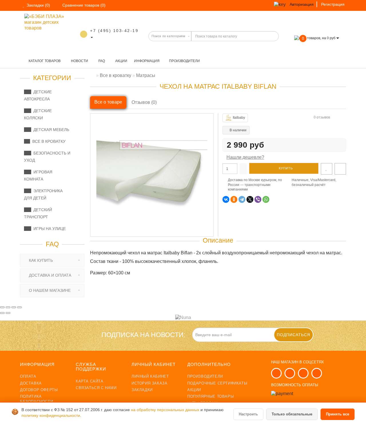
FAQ (101, 61)
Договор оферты (39, 390)
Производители (184, 61)
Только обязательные (292, 414)
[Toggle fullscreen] (13, 307)
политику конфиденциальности (50, 415)
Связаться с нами (96, 388)
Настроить (248, 414)
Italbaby (239, 118)
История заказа (149, 383)
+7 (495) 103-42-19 (114, 30)
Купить (285, 168)
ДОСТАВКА (31, 383)
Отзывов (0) (144, 102)
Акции (120, 61)
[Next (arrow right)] (8, 313)
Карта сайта (90, 381)
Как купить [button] (40, 260)
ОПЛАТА (28, 376)
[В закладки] (326, 169)
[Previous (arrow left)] (2, 313)
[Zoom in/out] (19, 307)
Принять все (337, 414)
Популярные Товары (210, 396)
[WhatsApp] (265, 199)
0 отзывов (322, 117)
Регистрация (333, 4)
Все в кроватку (47, 141)
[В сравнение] (340, 169)
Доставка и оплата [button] (49, 275)
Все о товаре (108, 102)
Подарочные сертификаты (217, 383)
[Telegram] (241, 199)
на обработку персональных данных (165, 410)
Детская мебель (50, 129)
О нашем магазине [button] (49, 290)
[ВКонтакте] (225, 199)
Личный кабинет (150, 376)
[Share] (8, 307)
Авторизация (302, 4)
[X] (249, 199)
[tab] (52, 260)
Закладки (142, 390)
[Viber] (257, 199)
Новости (79, 61)
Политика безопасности (36, 399)
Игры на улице (48, 228)
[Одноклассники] (233, 199)
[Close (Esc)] (2, 307)
